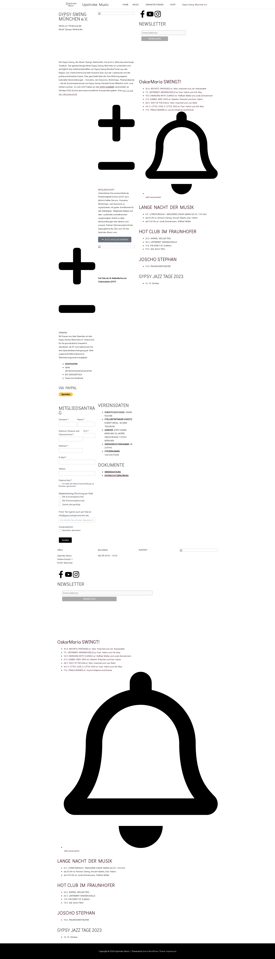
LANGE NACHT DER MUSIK (166, 207)
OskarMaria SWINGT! (160, 81)
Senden (65, 540)
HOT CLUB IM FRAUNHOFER (167, 231)
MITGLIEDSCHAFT (106, 189)
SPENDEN (63, 332)
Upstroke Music (95, 4)
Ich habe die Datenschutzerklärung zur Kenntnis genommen (76, 485)
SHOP (172, 4)
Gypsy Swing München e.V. (194, 4)
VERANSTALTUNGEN (154, 4)
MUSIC (136, 4)
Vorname (64, 419)
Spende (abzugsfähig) (71, 504)
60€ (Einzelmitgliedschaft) (73, 497)
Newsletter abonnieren (71, 530)
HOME (125, 4)
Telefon (62, 469)
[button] (116, 146)
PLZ (86, 431)
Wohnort (63, 446)
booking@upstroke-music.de (152, 555)
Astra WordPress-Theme (154, 951)
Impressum (171, 951)
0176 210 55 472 (146, 562)
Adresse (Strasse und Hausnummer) (69, 433)
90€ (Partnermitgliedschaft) (73, 501)
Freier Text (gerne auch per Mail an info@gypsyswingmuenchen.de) (75, 514)
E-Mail (62, 457)
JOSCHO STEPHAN (158, 259)
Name (81, 419)
